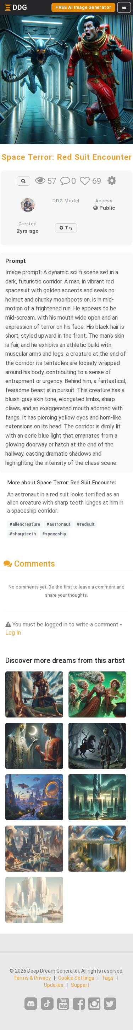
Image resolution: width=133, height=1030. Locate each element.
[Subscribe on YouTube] (63, 1004)
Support (80, 985)
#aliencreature (25, 524)
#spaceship (54, 533)
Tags (107, 978)
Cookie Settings (76, 978)
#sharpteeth (23, 533)
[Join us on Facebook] (79, 1004)
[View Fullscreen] (122, 130)
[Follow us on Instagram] (94, 1004)
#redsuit (86, 524)
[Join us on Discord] (30, 1003)
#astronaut (58, 524)
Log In (13, 632)
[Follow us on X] (110, 1004)
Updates (53, 985)
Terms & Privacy (32, 978)
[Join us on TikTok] (47, 1003)
